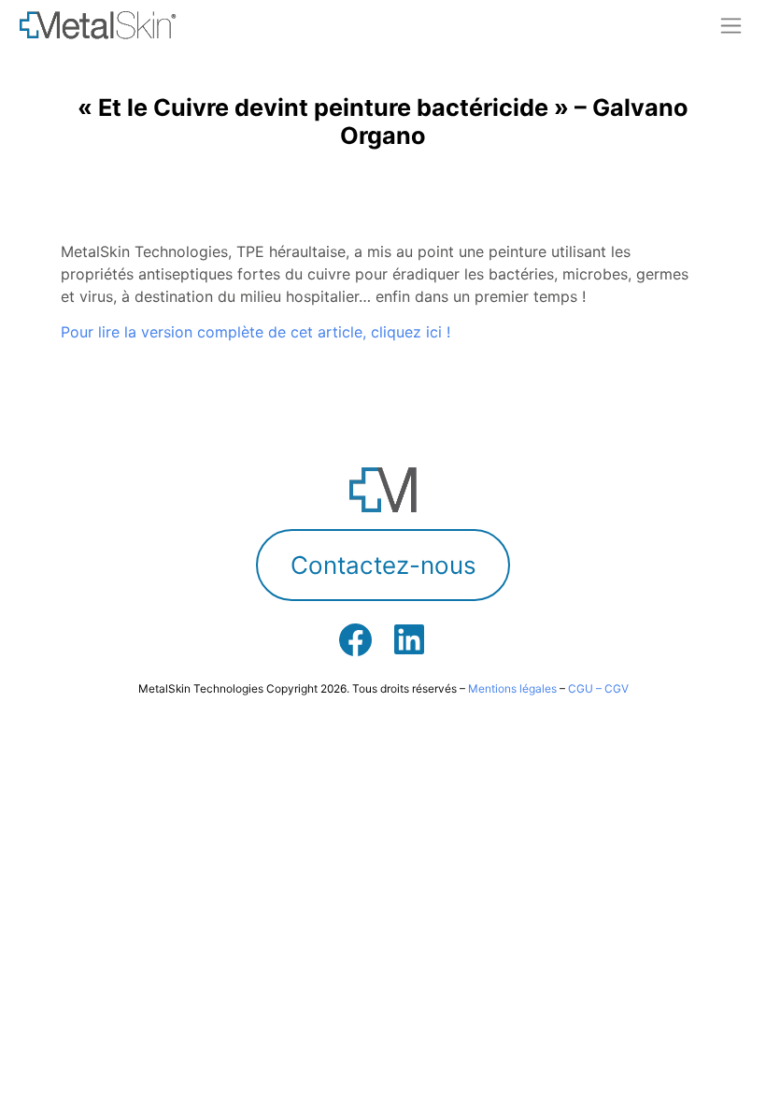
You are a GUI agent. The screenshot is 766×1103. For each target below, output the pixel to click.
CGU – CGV (598, 688)
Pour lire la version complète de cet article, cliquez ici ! (255, 331)
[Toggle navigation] (731, 25)
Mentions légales (512, 688)
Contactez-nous (383, 565)
